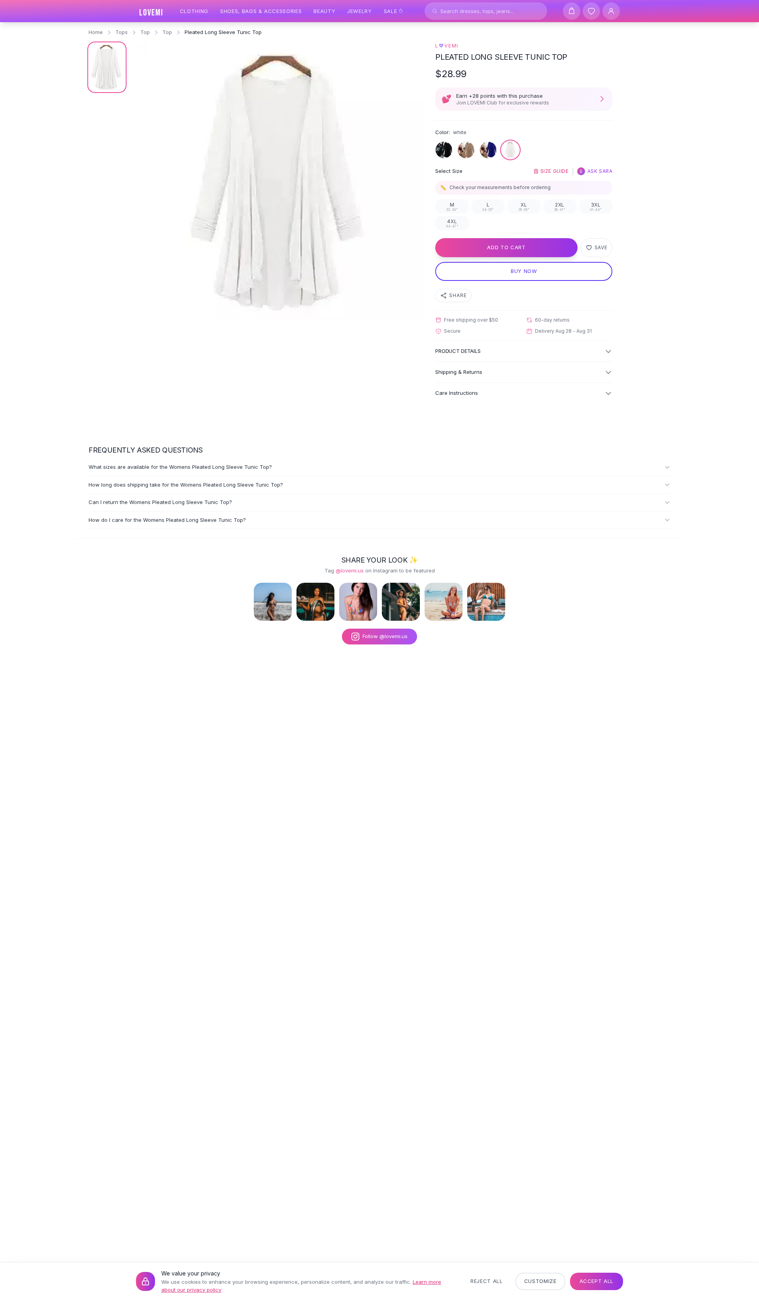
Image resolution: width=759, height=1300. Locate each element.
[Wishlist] (591, 11)
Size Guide (554, 171)
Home (96, 32)
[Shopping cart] (571, 11)
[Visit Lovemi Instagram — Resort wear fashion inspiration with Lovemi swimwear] (401, 602)
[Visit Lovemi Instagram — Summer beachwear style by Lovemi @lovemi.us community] (444, 602)
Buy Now (524, 271)
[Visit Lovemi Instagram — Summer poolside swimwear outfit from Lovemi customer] (315, 602)
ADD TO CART (506, 247)
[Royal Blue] (488, 150)
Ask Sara (596, 171)
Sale (390, 11)
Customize (540, 1281)
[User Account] (611, 11)
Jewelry (359, 11)
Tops (121, 32)
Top (145, 32)
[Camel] (466, 150)
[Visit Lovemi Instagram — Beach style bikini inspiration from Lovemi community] (273, 602)
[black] (444, 150)
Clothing (194, 11)
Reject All (486, 1281)
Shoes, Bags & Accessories (261, 11)
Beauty (324, 11)
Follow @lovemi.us (385, 636)
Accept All (597, 1281)
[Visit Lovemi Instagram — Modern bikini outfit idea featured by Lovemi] (486, 602)
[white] (510, 150)
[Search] (435, 11)
